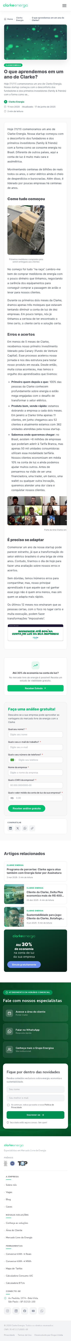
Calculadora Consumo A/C (19, 1275)
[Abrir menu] (64, 5)
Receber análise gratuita (27, 808)
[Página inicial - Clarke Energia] (15, 5)
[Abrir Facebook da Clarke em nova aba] (24, 1311)
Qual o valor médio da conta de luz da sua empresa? (35, 792)
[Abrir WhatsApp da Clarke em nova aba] (41, 1311)
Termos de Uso (24, 1335)
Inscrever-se (33, 1114)
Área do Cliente (14, 1230)
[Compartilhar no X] (18, 828)
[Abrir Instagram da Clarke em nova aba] (7, 1311)
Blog (8, 1199)
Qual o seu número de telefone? (25, 754)
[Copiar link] (32, 828)
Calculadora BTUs (15, 1283)
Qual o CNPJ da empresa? (22, 780)
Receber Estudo (34, 688)
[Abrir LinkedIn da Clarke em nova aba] (16, 1311)
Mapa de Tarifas (14, 1268)
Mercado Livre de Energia (19, 1237)
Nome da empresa (18, 767)
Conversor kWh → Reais (18, 1254)
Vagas (9, 1192)
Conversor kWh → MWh (18, 1261)
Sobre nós (11, 1185)
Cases (9, 1206)
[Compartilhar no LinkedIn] (10, 828)
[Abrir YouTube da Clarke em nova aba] (33, 1311)
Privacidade (9, 1335)
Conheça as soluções (17, 1223)
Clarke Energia (13, 65)
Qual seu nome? (17, 729)
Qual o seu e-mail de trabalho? (24, 742)
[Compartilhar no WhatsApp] (25, 828)
